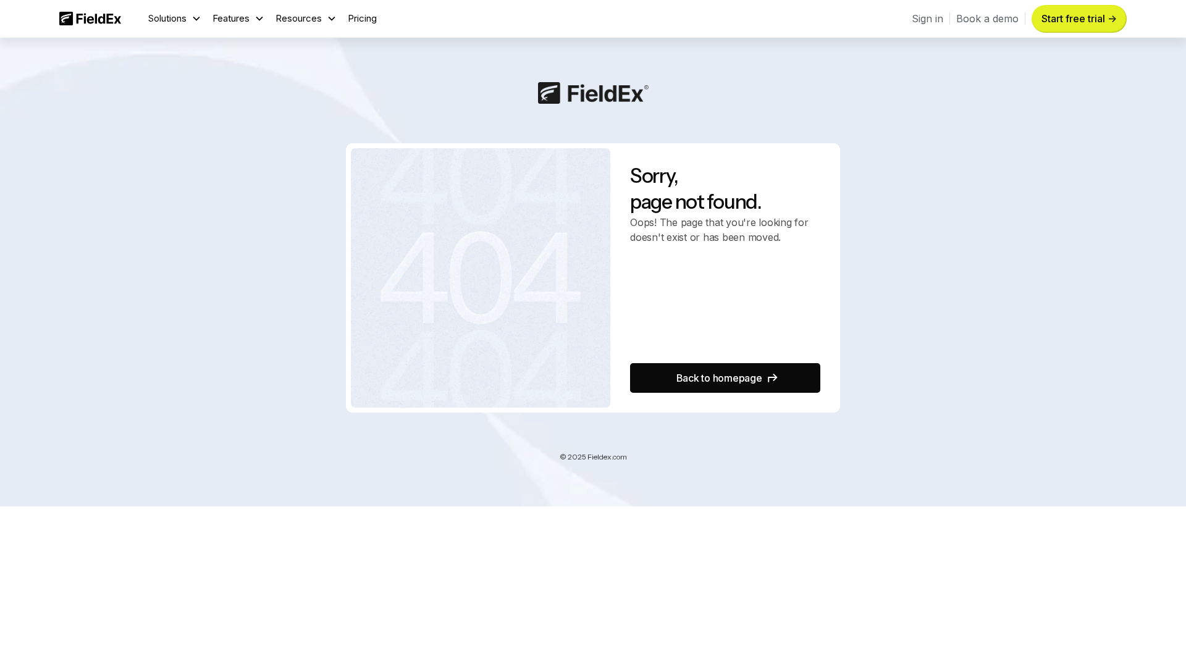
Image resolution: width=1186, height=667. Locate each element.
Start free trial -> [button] (1079, 18)
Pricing (362, 18)
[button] (174, 19)
